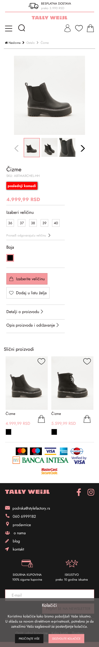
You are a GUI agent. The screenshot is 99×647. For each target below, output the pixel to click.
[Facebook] (78, 492)
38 (33, 223)
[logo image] (49, 17)
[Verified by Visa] (78, 460)
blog (15, 541)
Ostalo (30, 42)
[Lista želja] (79, 28)
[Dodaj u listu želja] (41, 362)
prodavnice (22, 525)
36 (10, 223)
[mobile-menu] (9, 28)
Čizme (45, 42)
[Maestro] (36, 451)
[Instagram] (91, 492)
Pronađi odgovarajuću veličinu (26, 235)
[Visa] (50, 451)
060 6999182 (24, 516)
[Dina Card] (76, 451)
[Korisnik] (67, 28)
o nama (19, 533)
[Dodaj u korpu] (41, 420)
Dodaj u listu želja (31, 293)
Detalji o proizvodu (22, 312)
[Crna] (10, 258)
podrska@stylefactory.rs (31, 508)
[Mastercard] (22, 451)
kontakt (17, 549)
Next (82, 148)
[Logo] (27, 492)
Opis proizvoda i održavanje (30, 325)
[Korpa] (90, 28)
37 (22, 223)
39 (44, 223)
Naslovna (15, 42)
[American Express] (63, 451)
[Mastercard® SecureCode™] (49, 471)
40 (56, 223)
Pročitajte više (29, 639)
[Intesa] (40, 460)
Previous (17, 148)
